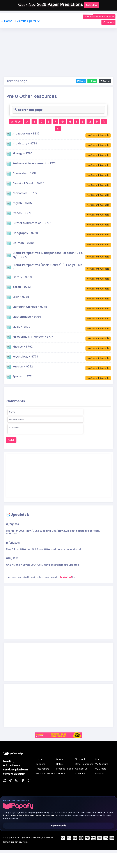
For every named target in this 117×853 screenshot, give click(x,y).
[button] (91, 5)
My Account (101, 764)
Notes (59, 764)
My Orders (100, 768)
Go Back (110, 22)
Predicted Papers (45, 773)
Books (59, 759)
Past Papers (42, 768)
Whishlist (99, 773)
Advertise (80, 773)
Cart (97, 759)
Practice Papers (64, 768)
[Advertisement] (58, 53)
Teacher (40, 764)
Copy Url (106, 81)
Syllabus (60, 773)
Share (93, 81)
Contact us (81, 768)
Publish (11, 440)
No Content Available (98, 135)
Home (8, 21)
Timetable (80, 759)
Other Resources (84, 764)
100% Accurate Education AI (99, 16)
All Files (16, 121)
